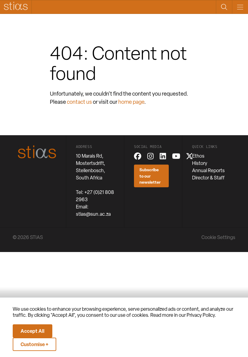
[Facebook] (137, 156)
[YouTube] (176, 156)
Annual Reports (208, 170)
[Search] (224, 7)
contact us (79, 101)
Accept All (32, 331)
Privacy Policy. (201, 315)
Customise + (34, 344)
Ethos (198, 156)
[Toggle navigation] (240, 7)
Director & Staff (208, 178)
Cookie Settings (218, 237)
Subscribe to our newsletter (150, 176)
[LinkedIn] (163, 156)
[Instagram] (150, 156)
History (199, 163)
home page (131, 101)
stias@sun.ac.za (93, 214)
